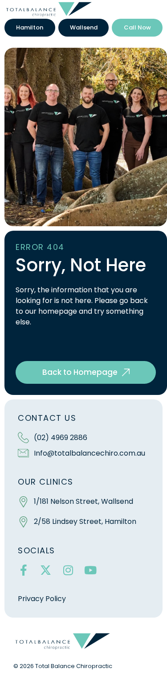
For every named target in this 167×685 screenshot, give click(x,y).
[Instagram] (67, 570)
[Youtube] (90, 570)
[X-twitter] (45, 570)
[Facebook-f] (23, 570)
